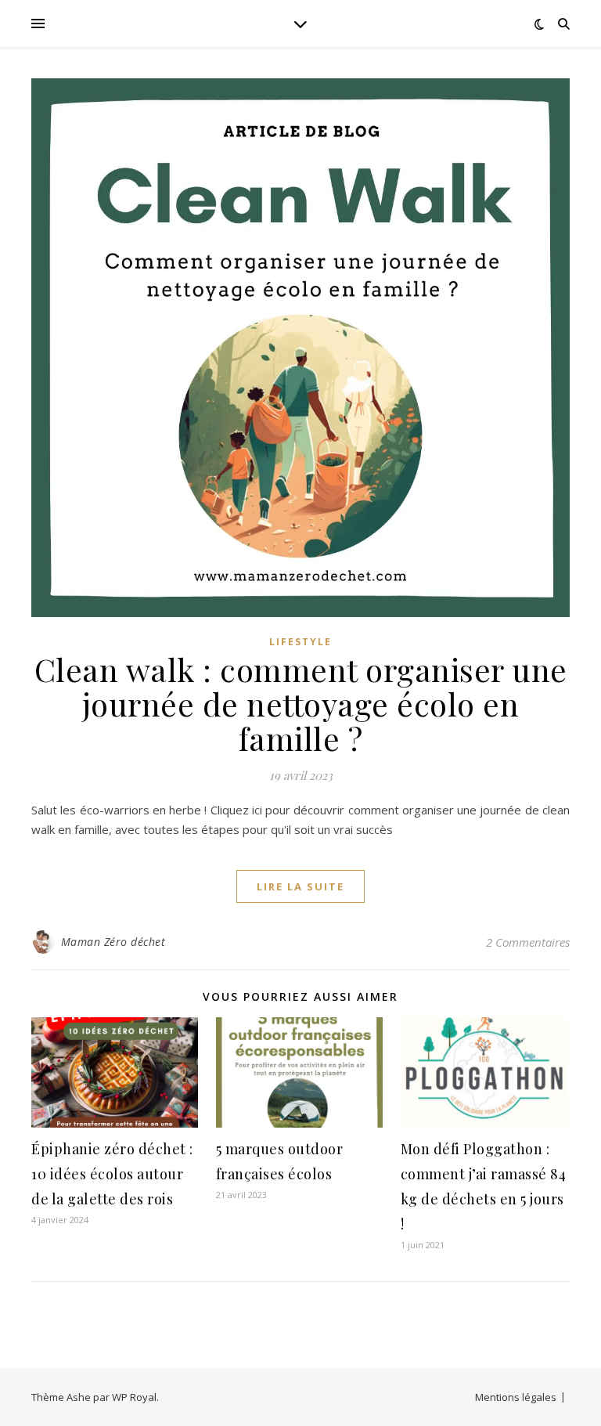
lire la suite (300, 886)
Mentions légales (515, 1397)
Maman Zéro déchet (113, 941)
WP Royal (134, 1397)
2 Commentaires (528, 942)
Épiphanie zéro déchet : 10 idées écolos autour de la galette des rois (112, 1173)
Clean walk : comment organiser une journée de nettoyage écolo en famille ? (300, 703)
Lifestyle (300, 641)
